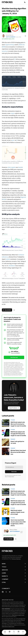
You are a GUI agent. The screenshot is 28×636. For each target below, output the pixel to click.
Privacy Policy (11, 476)
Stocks (13, 420)
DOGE (4, 199)
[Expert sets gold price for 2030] (5, 442)
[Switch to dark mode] (25, 2)
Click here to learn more (18, 615)
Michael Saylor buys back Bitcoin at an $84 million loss (18, 452)
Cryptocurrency (10, 37)
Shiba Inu (22, 44)
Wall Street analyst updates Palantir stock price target (17, 512)
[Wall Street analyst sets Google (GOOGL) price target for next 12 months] (5, 432)
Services (5, 570)
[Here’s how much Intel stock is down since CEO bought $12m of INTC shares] (5, 521)
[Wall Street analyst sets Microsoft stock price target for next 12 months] (5, 423)
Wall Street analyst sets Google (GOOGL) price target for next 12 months (18, 433)
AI (14, 59)
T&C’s (6, 476)
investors (4, 51)
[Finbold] (7, 2)
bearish (20, 167)
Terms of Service (16, 559)
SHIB (3, 47)
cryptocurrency (9, 44)
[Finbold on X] (6, 592)
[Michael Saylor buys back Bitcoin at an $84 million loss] (5, 451)
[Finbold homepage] (14, 551)
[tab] (5, 632)
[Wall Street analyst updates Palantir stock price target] (5, 511)
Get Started (14, 357)
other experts (12, 167)
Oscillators (12, 265)
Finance (13, 439)
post (13, 140)
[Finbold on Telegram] (9, 592)
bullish (8, 259)
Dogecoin (23, 197)
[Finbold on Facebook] (3, 592)
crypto (12, 113)
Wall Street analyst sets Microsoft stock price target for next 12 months (18, 424)
